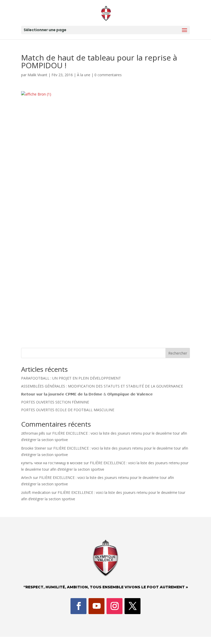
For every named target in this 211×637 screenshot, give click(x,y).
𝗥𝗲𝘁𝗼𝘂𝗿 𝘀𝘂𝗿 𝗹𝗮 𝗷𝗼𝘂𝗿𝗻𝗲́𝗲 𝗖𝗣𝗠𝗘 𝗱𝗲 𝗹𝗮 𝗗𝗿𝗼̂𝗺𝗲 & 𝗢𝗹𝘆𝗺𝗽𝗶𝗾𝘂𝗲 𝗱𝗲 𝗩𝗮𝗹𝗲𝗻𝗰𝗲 (87, 394)
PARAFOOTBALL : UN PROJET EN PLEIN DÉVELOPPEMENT (71, 378)
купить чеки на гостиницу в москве (52, 462)
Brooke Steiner (33, 448)
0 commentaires (108, 74)
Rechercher (177, 353)
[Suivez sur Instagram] (114, 606)
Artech (26, 477)
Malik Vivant (37, 74)
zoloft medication (35, 492)
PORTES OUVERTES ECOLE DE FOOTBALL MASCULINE (67, 409)
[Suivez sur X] (132, 606)
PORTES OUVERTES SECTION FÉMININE (55, 402)
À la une (83, 74)
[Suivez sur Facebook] (78, 606)
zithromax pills (33, 433)
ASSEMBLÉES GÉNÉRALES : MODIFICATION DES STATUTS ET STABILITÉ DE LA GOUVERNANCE (102, 386)
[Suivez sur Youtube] (96, 606)
